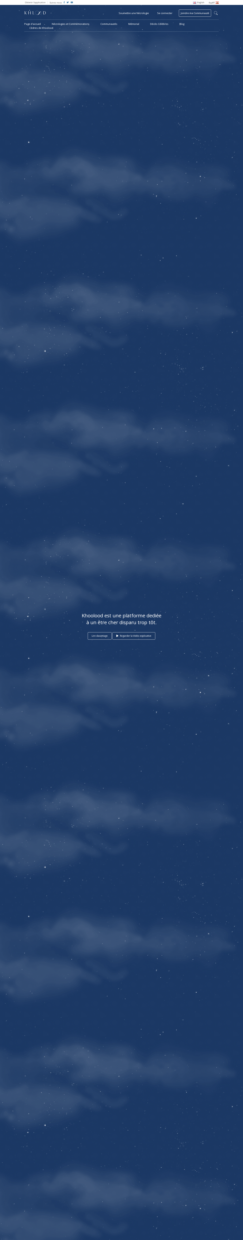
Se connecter (164, 13)
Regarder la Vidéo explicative (135, 635)
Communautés (108, 24)
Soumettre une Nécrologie (134, 13)
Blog (181, 24)
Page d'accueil (32, 24)
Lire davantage (100, 635)
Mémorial (133, 24)
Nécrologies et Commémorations (70, 24)
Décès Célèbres (159, 24)
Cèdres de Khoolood (41, 28)
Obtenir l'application (35, 2)
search (216, 13)
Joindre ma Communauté (195, 13)
